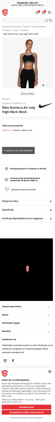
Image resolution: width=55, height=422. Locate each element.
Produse (27, 26)
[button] (27, 20)
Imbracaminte (38, 26)
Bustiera (24, 30)
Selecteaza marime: (12, 125)
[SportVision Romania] (5, 12)
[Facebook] (13, 360)
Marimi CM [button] (27, 130)
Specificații (8, 209)
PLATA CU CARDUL (31, 2)
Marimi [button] (17, 130)
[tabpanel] (27, 62)
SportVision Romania (11, 26)
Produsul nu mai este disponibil (18, 150)
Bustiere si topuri (11, 30)
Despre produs (10, 201)
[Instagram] (5, 360)
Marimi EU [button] (7, 130)
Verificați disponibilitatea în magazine (22, 218)
